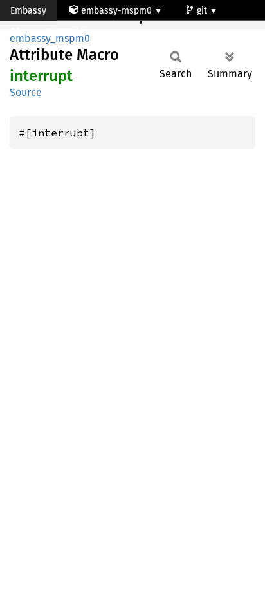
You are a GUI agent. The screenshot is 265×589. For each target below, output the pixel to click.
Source (26, 92)
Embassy (28, 10)
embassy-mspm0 (116, 10)
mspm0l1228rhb (55, 31)
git (203, 10)
